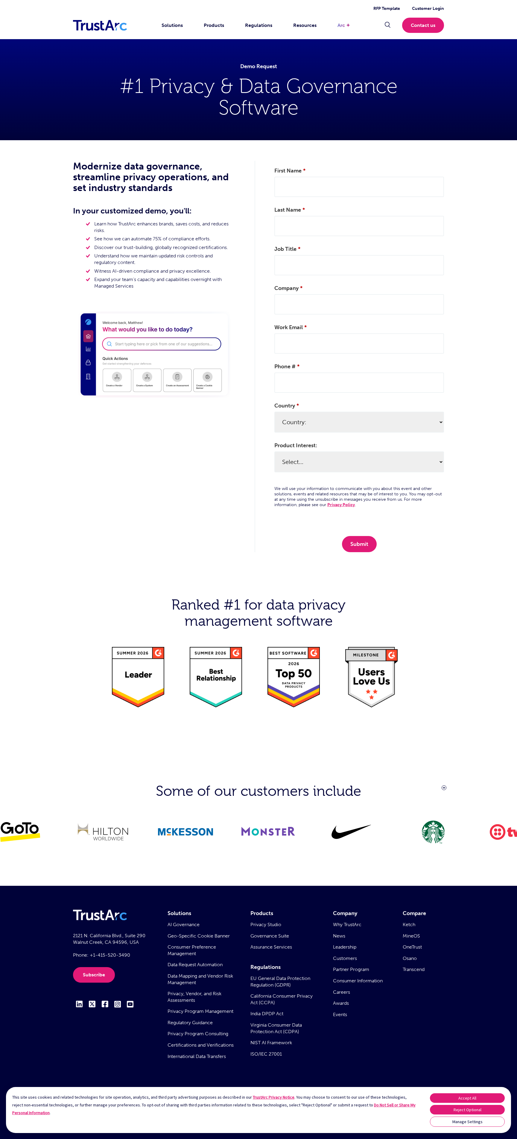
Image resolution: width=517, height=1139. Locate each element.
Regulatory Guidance (190, 1022)
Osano (410, 958)
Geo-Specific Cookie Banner (199, 936)
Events (340, 1014)
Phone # (286, 366)
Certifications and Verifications (201, 1045)
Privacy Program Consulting (198, 1033)
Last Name (289, 210)
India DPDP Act (266, 1013)
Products (214, 25)
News (339, 936)
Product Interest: (295, 445)
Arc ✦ (343, 25)
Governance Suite (269, 936)
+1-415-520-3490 (110, 955)
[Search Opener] (387, 25)
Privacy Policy (341, 504)
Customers (345, 958)
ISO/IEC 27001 (266, 1054)
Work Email (290, 327)
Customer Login (428, 8)
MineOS (411, 936)
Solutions (172, 25)
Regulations (258, 25)
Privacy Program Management (200, 1011)
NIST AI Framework (271, 1042)
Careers (341, 992)
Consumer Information (358, 981)
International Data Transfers (197, 1056)
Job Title (287, 249)
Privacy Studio (265, 924)
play (444, 787)
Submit (359, 544)
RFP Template (386, 8)
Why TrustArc (347, 924)
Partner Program (351, 969)
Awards (341, 1003)
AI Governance (184, 924)
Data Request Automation (195, 964)
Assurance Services (271, 947)
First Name (289, 170)
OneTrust (412, 947)
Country (286, 405)
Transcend (414, 969)
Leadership (344, 947)
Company (288, 288)
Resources (305, 25)
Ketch (409, 924)
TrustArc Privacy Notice (273, 1097)
